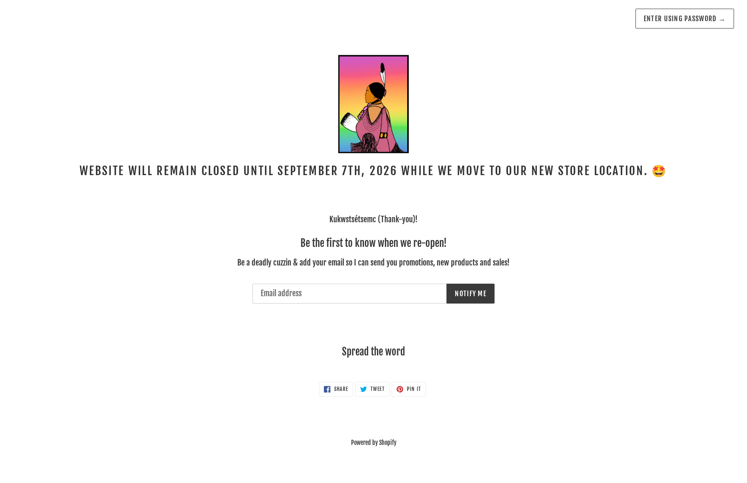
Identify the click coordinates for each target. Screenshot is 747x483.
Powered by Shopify (373, 442)
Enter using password (685, 18)
